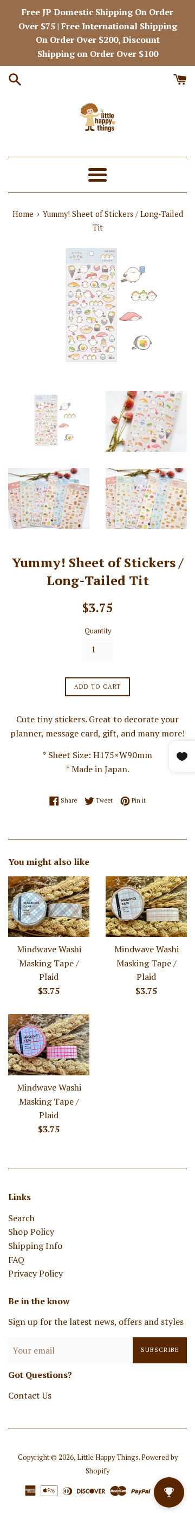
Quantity (97, 631)
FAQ (16, 1260)
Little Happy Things (108, 1457)
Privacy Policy (35, 1273)
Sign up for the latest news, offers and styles (96, 1322)
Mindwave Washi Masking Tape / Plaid (49, 963)
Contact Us (29, 1395)
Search (21, 1218)
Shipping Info (35, 1246)
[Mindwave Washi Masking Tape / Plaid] (48, 907)
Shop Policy (31, 1232)
